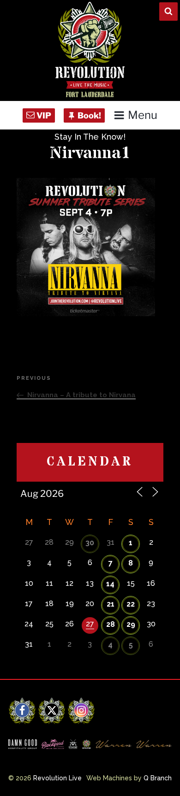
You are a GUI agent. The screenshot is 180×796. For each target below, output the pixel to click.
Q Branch (158, 778)
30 (89, 542)
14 (110, 583)
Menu (142, 115)
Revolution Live (57, 778)
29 (130, 624)
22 (130, 604)
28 (110, 624)
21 (110, 604)
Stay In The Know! (90, 137)
